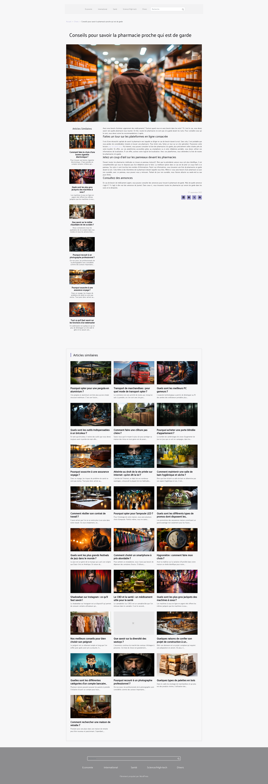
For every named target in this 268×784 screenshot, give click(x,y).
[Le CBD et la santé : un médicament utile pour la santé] (134, 581)
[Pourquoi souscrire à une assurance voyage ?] (82, 277)
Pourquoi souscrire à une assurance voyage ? (82, 289)
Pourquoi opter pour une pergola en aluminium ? (89, 389)
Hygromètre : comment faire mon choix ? (175, 556)
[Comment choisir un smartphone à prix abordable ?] (134, 539)
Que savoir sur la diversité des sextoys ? (130, 640)
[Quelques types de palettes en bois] (177, 664)
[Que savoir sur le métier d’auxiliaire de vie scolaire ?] (82, 211)
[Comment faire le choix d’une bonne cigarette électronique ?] (82, 141)
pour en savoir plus (115, 146)
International (102, 9)
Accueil (68, 21)
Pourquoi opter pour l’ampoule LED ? (133, 513)
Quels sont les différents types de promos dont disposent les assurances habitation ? (175, 516)
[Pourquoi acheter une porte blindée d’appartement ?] (177, 414)
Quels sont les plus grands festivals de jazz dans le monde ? (89, 556)
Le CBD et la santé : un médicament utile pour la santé (133, 598)
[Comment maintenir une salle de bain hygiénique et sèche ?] (177, 456)
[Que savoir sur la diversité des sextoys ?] (134, 623)
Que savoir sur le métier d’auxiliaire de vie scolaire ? (82, 223)
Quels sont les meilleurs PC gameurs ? (172, 389)
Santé (115, 9)
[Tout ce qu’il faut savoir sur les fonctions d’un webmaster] (82, 309)
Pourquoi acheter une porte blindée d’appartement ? (176, 431)
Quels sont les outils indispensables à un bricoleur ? (90, 431)
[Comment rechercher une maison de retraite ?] (90, 706)
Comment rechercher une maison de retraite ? (90, 723)
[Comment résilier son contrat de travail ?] (90, 497)
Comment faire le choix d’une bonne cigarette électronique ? (82, 154)
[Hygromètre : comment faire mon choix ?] (177, 539)
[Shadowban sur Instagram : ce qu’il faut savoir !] (90, 581)
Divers (144, 9)
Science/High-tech (130, 9)
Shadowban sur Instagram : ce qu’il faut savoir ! (89, 598)
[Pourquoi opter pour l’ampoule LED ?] (134, 497)
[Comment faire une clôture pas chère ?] (134, 414)
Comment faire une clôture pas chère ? (130, 431)
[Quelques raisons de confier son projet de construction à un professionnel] (177, 623)
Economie (88, 9)
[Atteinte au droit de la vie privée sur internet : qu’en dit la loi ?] (134, 456)
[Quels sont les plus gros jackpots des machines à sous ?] (82, 176)
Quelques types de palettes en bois (176, 680)
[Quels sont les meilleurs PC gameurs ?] (177, 372)
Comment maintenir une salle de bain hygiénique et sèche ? (175, 473)
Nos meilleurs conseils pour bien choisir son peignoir (88, 640)
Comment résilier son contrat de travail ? (88, 515)
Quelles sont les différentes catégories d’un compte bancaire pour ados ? (88, 683)
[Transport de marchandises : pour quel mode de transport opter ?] (134, 372)
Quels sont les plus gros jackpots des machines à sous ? (82, 189)
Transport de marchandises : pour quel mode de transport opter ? (132, 389)
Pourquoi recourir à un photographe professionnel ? (82, 256)
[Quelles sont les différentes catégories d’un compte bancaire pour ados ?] (90, 664)
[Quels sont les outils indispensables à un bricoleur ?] (90, 414)
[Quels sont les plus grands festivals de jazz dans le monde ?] (90, 539)
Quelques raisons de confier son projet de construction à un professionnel (174, 641)
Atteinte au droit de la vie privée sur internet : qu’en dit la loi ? (133, 473)
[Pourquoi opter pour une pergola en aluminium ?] (90, 372)
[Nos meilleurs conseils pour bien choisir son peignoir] (90, 623)
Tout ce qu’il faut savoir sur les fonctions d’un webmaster (82, 321)
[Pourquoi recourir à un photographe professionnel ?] (82, 244)
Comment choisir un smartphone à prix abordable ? (132, 556)
